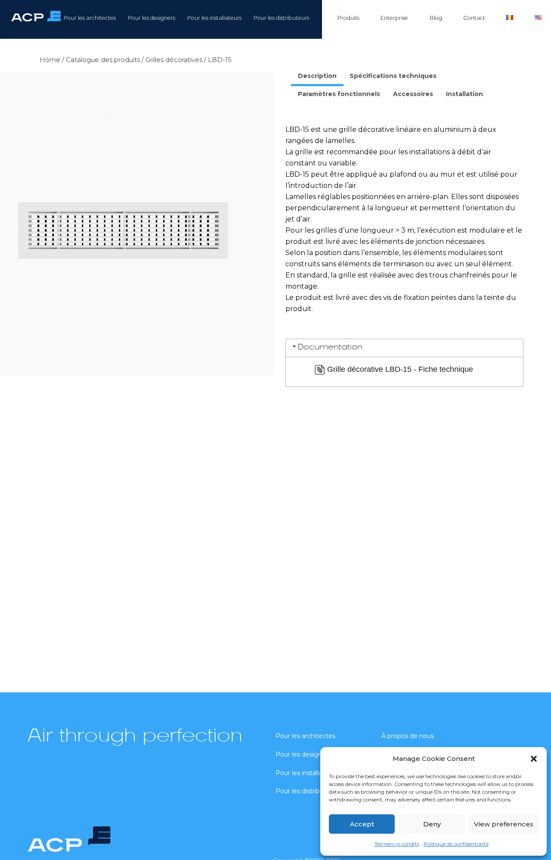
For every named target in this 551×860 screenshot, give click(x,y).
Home (50, 60)
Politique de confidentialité (456, 844)
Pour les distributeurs (281, 18)
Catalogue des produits (103, 60)
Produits (348, 18)
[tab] (317, 77)
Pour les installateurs (214, 18)
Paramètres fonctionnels (339, 94)
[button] (533, 758)
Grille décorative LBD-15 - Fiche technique (400, 369)
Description (317, 76)
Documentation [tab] (330, 347)
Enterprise (394, 18)
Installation (464, 94)
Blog (436, 18)
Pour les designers (151, 18)
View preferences (503, 824)
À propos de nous (407, 736)
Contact (474, 18)
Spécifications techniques (393, 76)
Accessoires (413, 94)
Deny (432, 824)
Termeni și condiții (397, 844)
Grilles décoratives (173, 60)
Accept (362, 824)
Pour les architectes (90, 18)
